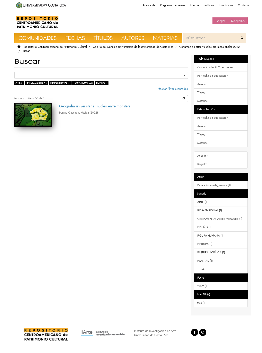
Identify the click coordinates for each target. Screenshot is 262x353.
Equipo (194, 5)
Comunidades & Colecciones (215, 67)
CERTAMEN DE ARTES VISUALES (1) (219, 219)
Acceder (202, 156)
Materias (202, 101)
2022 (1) (202, 286)
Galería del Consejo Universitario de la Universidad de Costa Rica (133, 47)
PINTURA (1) (204, 244)
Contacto (243, 5)
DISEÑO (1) (204, 227)
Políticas (209, 5)
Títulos (201, 93)
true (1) (201, 303)
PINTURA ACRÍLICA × (36, 82)
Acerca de (149, 5)
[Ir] (242, 38)
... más (201, 269)
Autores (202, 84)
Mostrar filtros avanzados (173, 89)
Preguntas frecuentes (172, 5)
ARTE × (19, 82)
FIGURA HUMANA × (83, 82)
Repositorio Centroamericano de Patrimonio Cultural (55, 47)
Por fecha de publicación (212, 76)
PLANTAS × (101, 82)
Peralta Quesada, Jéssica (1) (214, 185)
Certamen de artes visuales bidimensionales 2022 (209, 47)
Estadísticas (226, 5)
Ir (184, 75)
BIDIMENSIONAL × (59, 82)
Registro (238, 21)
